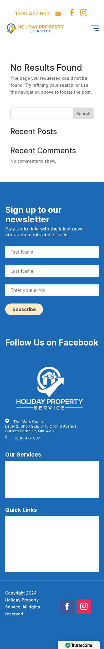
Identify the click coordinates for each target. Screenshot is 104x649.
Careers (12, 529)
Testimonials (16, 547)
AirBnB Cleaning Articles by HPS (34, 566)
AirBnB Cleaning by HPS (27, 464)
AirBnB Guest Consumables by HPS (37, 492)
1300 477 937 (32, 13)
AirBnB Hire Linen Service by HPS (35, 483)
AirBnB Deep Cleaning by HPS (32, 473)
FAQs (9, 519)
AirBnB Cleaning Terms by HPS (33, 557)
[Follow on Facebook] (67, 606)
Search (83, 113)
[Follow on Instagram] (84, 606)
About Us (13, 538)
